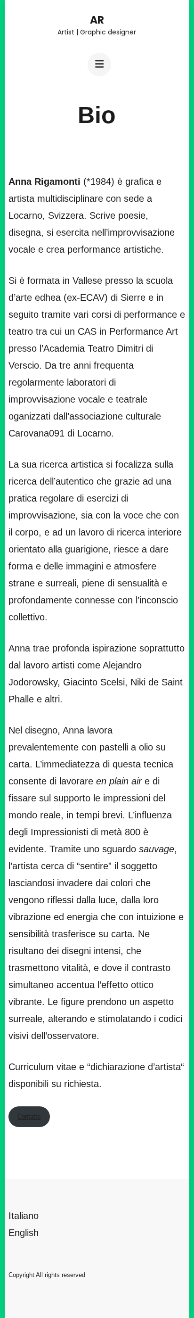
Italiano (23, 1216)
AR (97, 20)
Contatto (28, 1116)
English (23, 1232)
